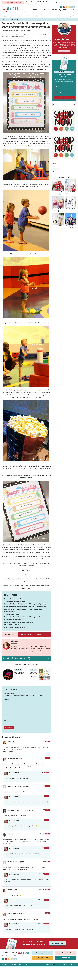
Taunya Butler (12, 758)
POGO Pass (26, 588)
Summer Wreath (9, 612)
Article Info (26, 634)
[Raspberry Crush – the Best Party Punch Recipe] (58, 207)
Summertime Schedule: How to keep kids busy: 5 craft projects (25, 604)
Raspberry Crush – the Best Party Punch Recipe (58, 210)
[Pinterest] (64, 7)
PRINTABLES (55, 9)
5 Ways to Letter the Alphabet (70, 209)
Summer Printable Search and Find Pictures (18, 622)
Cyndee (10, 741)
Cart (53, 166)
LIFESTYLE (44, 9)
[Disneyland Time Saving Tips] (70, 224)
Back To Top (49, 964)
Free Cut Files (66, 957)
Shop (73, 9)
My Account (56, 172)
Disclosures (27, 964)
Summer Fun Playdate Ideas (13, 619)
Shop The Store (42, 957)
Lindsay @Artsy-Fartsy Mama (18, 810)
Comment (7, 699)
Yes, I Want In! (57, 943)
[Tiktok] (73, 7)
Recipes (65, 9)
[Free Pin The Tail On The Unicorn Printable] (70, 190)
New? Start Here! (42, 953)
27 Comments (29, 30)
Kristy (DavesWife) (14, 862)
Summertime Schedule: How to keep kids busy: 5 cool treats (24, 617)
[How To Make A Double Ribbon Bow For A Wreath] (58, 190)
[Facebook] (61, 7)
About (33, 1)
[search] (74, 2)
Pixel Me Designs (72, 964)
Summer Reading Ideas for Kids (14, 601)
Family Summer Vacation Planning (15, 627)
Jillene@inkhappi (13, 913)
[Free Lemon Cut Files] (58, 224)
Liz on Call (11, 9)
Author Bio (9, 634)
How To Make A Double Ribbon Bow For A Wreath (58, 193)
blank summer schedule (12, 547)
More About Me (64, 51)
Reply (47, 741)
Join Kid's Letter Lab (65, 953)
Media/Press (15, 956)
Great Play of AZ (7, 184)
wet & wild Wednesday (39, 475)
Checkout (55, 169)
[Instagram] (67, 7)
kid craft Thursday (26, 477)
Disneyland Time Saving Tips (70, 226)
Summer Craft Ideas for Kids (13, 599)
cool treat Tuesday (25, 475)
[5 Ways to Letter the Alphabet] (70, 207)
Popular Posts (43, 634)
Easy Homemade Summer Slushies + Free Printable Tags (23, 609)
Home (27, 1)
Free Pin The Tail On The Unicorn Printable (70, 192)
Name (6, 714)
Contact (38, 1)
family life (22, 664)
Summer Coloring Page (12, 614)
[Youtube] (70, 7)
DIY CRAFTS (24, 10)
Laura (9, 834)
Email (5, 720)
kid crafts (28, 664)
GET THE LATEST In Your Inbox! (13, 2)
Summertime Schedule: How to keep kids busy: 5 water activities (25, 606)
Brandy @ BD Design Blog (16, 786)
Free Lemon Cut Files (58, 225)
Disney (35, 9)
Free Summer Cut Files (11, 624)
